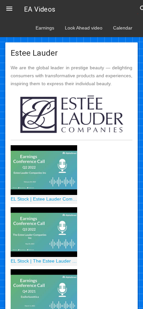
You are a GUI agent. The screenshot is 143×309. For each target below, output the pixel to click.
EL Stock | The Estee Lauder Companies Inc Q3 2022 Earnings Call (44, 261)
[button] (9, 9)
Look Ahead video (83, 28)
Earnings (45, 28)
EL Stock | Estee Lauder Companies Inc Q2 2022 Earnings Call (44, 199)
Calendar (122, 28)
